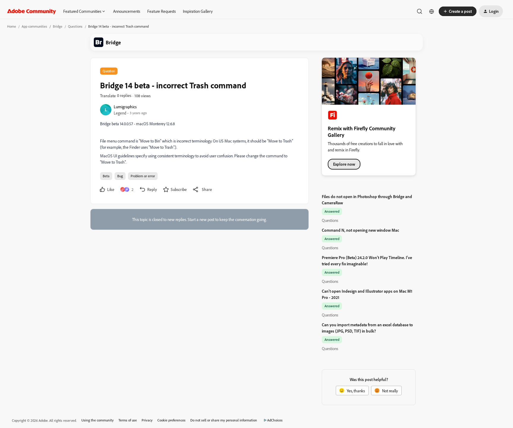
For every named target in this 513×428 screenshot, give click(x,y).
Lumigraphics (125, 106)
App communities (34, 26)
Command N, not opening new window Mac (360, 230)
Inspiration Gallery (198, 11)
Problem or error (143, 176)
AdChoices (275, 420)
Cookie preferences (171, 420)
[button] (457, 11)
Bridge (57, 26)
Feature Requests (161, 11)
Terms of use (127, 420)
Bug (120, 176)
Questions (75, 26)
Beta (106, 176)
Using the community (97, 420)
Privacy (147, 420)
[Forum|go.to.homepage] (31, 11)
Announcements (126, 11)
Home (11, 26)
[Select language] (431, 11)
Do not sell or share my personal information (223, 420)
